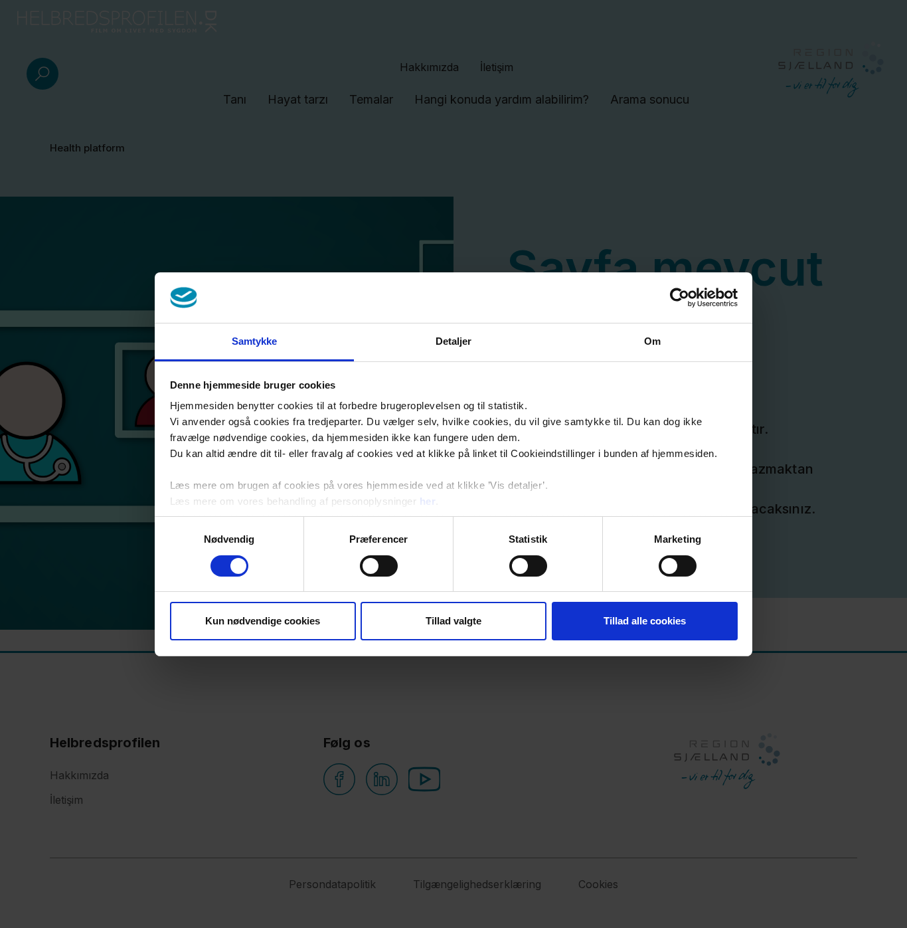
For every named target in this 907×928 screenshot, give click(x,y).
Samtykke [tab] (255, 341)
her (428, 501)
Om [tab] (652, 341)
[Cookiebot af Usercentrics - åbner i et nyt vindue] (679, 298)
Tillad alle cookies (645, 620)
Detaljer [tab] (454, 341)
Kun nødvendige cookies (262, 620)
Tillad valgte (453, 620)
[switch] (379, 566)
